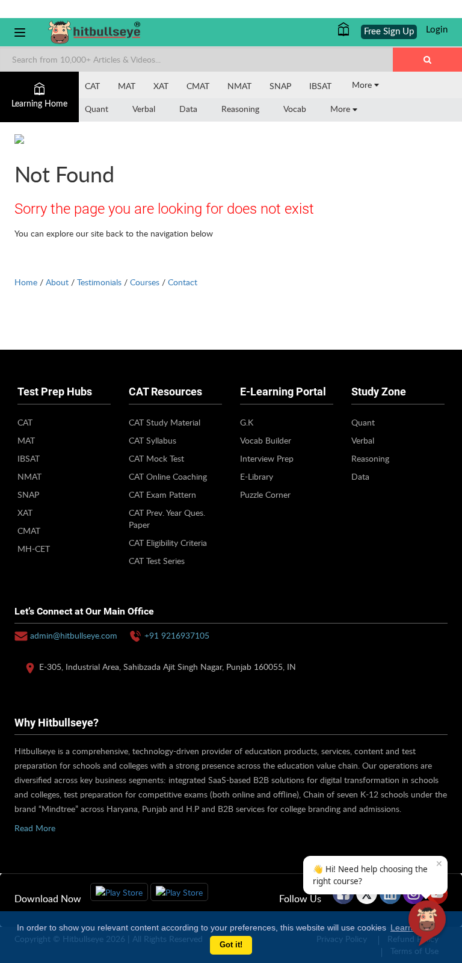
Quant (96, 108)
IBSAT (320, 85)
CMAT (197, 85)
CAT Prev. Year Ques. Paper (167, 518)
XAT (160, 85)
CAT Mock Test (156, 458)
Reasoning (240, 108)
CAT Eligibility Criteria (168, 542)
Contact (182, 282)
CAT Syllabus (152, 440)
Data (188, 108)
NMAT (239, 85)
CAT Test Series (157, 560)
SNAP (280, 85)
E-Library (256, 476)
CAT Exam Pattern (162, 494)
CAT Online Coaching (168, 476)
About (57, 282)
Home (25, 282)
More (363, 84)
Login (437, 29)
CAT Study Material (164, 422)
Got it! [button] (231, 945)
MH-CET (33, 548)
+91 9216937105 (176, 635)
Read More (34, 828)
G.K (246, 422)
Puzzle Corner (265, 494)
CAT (92, 85)
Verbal (143, 108)
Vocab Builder (265, 440)
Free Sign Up (389, 31)
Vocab (294, 108)
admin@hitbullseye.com (73, 635)
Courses (144, 282)
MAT (126, 85)
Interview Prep (267, 458)
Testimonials (99, 282)
